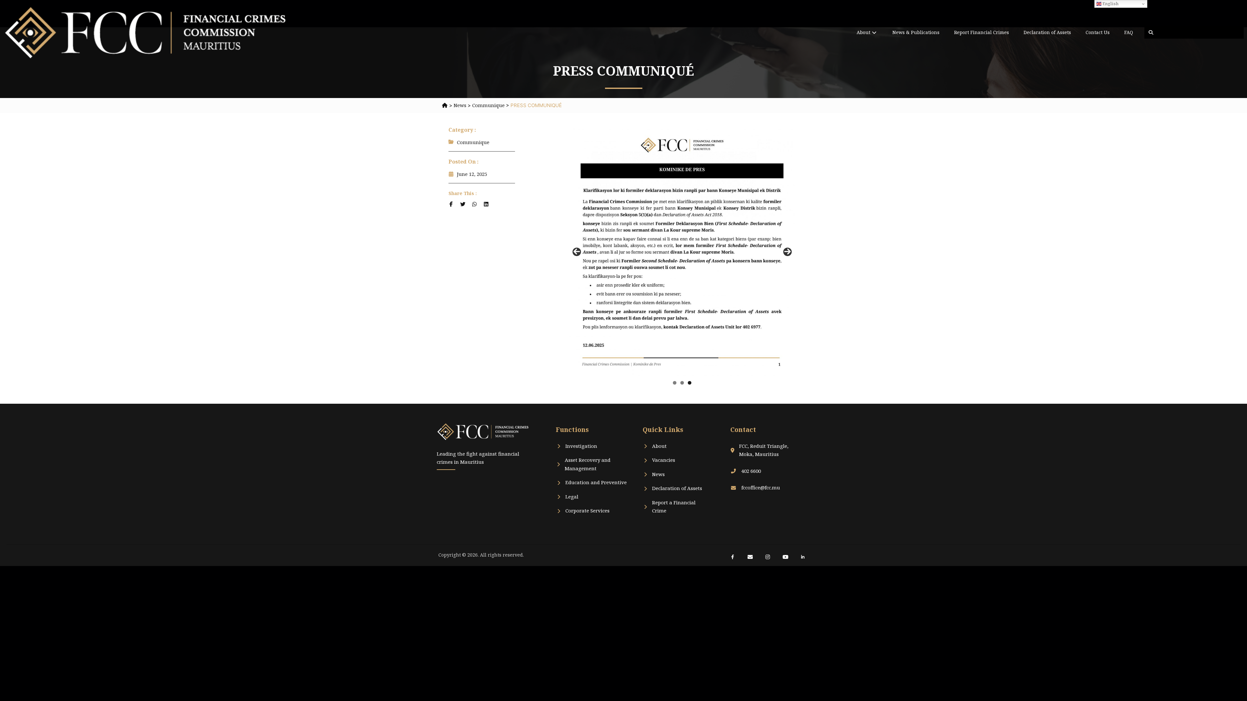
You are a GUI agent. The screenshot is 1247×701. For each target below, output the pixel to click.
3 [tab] (689, 383)
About (863, 32)
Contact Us (1098, 32)
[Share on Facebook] (451, 204)
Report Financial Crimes (981, 32)
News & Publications (915, 32)
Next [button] (787, 252)
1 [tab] (674, 383)
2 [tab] (682, 383)
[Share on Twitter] (462, 204)
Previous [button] (577, 252)
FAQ (1128, 32)
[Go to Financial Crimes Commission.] (445, 105)
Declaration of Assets (1047, 32)
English (1110, 3)
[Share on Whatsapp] (474, 204)
